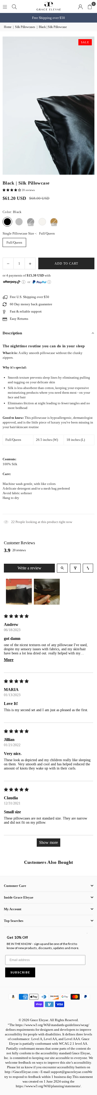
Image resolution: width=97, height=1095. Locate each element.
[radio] (7, 222)
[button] (89, 6)
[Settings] (80, 6)
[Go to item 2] (47, 592)
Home (7, 27)
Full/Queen (14, 242)
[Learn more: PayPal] (49, 282)
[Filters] (75, 568)
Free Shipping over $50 (48, 18)
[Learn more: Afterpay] (23, 282)
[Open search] (62, 568)
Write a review (29, 568)
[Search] (14, 6)
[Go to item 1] (19, 592)
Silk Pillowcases (25, 27)
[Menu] (5, 6)
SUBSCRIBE (20, 972)
